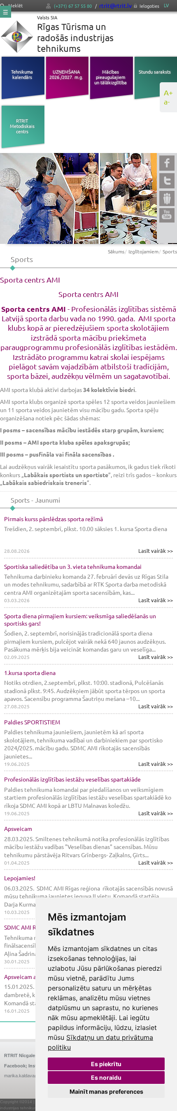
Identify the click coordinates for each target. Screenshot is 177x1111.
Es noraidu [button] (106, 1077)
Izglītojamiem (143, 251)
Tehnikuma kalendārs (22, 74)
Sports (170, 251)
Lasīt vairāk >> (155, 550)
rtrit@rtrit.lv (115, 5)
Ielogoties (149, 5)
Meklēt (15, 5)
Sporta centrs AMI (88, 294)
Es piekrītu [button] (106, 1063)
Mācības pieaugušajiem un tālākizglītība (110, 77)
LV (166, 5)
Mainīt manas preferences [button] (106, 1091)
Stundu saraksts (155, 71)
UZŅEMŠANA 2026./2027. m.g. (66, 74)
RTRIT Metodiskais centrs (22, 126)
